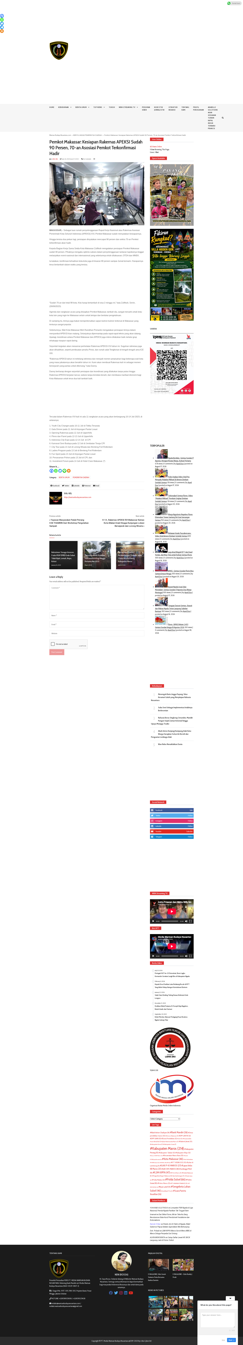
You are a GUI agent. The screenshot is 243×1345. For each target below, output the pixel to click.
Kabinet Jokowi (186, 1141)
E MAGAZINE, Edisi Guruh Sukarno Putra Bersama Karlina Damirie (157, 1277)
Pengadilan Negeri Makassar (162, 1176)
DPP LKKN (156, 1138)
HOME (51, 107)
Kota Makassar (173, 1159)
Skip (223, 1340)
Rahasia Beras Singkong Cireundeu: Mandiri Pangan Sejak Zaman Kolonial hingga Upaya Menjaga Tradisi (172, 721)
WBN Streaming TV (127, 107)
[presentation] (50, 556)
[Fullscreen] (190, 921)
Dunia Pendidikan (169, 1139)
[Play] (153, 921)
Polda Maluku (159, 1180)
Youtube (174, 831)
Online (156, 146)
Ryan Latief (165, 1187)
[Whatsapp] (56, 471)
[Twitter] (60, 471)
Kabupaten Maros (168, 1148)
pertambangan (178, 1176)
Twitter (174, 815)
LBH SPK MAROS (171, 1169)
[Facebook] (51, 471)
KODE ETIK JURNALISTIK (159, 108)
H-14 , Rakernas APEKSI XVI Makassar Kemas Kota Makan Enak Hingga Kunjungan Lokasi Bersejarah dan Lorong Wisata (123, 523)
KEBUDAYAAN (63, 107)
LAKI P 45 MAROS (171, 1165)
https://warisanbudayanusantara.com (77, 497)
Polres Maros (164, 1183)
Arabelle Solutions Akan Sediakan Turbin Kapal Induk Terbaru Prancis (213, 118)
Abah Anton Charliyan (160, 1132)
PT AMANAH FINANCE (179, 1183)
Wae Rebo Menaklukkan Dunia (170, 744)
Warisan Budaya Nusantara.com (60, 135)
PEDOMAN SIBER (146, 108)
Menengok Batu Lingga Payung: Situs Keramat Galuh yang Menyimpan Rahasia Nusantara (171, 697)
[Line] (64, 471)
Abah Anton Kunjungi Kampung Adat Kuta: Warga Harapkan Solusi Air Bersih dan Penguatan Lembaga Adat (171, 734)
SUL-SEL (55, 159)
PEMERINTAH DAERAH (93, 135)
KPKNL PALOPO (165, 1162)
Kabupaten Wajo (183, 1153)
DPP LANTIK (185, 1136)
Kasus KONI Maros (157, 1155)
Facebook (174, 810)
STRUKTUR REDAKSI (173, 108)
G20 (180, 1139)
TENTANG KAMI (185, 108)
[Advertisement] (76, 17)
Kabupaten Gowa (170, 1144)
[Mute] (186, 921)
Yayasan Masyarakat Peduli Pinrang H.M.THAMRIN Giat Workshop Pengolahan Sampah (69, 523)
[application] (172, 911)
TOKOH (112, 107)
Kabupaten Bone (157, 1144)
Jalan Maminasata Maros (170, 1141)
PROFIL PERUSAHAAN (198, 108)
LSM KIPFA (162, 1172)
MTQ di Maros (176, 1173)
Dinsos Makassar (172, 1136)
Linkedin (174, 826)
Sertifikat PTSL (167, 1191)
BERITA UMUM (81, 107)
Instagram (174, 821)
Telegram (174, 837)
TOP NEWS (97, 107)
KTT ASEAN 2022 (179, 1162)
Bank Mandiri (179, 1132)
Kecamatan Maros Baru (173, 1155)
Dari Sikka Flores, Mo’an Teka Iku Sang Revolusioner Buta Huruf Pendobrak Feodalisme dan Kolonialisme (170, 1217)
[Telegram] (2, 27)
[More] (69, 471)
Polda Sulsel (176, 1179)
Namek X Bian (155, 1224)
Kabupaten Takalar (167, 1153)
